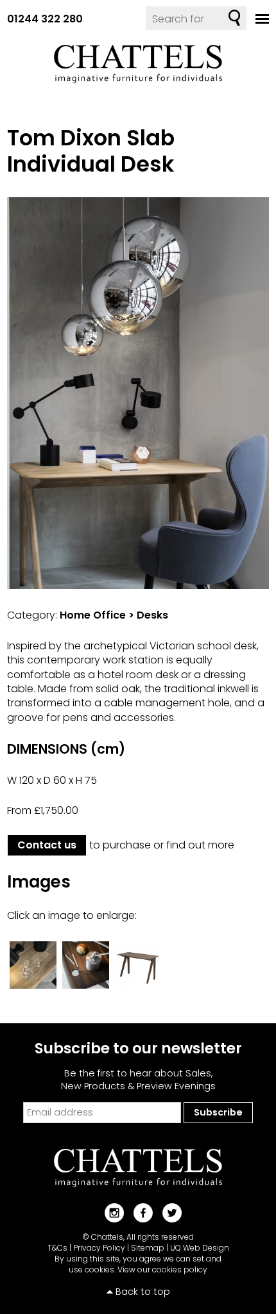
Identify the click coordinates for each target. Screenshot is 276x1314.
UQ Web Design (199, 1247)
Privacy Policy (99, 1247)
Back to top (143, 1291)
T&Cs (57, 1247)
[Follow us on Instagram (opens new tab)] (109, 1212)
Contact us (46, 845)
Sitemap (147, 1247)
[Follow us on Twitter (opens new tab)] (167, 1212)
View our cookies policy (162, 1269)
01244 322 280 (45, 19)
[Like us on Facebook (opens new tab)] (138, 1212)
